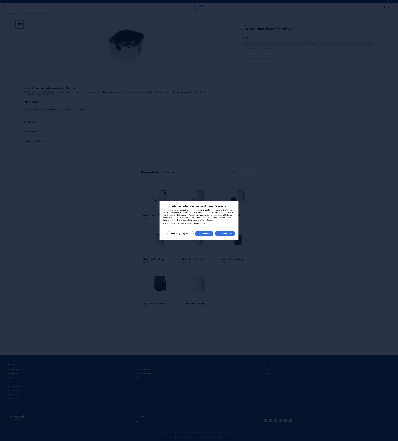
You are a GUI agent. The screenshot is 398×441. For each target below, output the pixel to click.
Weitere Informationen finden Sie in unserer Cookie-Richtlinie (184, 223)
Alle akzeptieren (225, 233)
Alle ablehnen (204, 233)
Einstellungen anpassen (180, 233)
